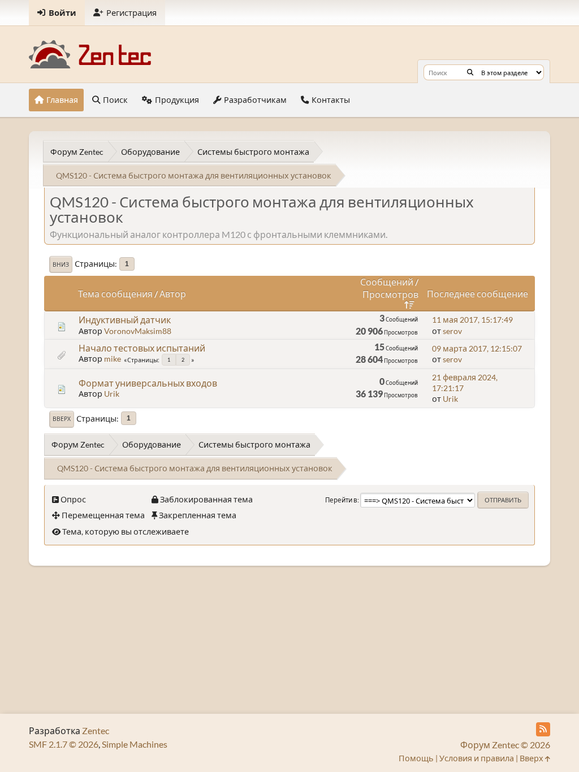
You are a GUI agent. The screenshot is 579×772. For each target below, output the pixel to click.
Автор (172, 293)
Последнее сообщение (477, 293)
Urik (111, 393)
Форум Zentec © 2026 (505, 744)
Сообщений (386, 281)
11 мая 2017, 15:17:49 (472, 319)
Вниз (61, 264)
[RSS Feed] (543, 729)
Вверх (62, 418)
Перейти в (341, 500)
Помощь (416, 758)
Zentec (95, 730)
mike (112, 358)
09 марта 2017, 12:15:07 (477, 348)
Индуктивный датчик (125, 319)
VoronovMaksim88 (137, 331)
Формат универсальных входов (148, 383)
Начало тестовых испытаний (142, 347)
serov (452, 331)
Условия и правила (476, 758)
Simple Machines (134, 744)
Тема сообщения (115, 293)
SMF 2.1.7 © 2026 (63, 744)
